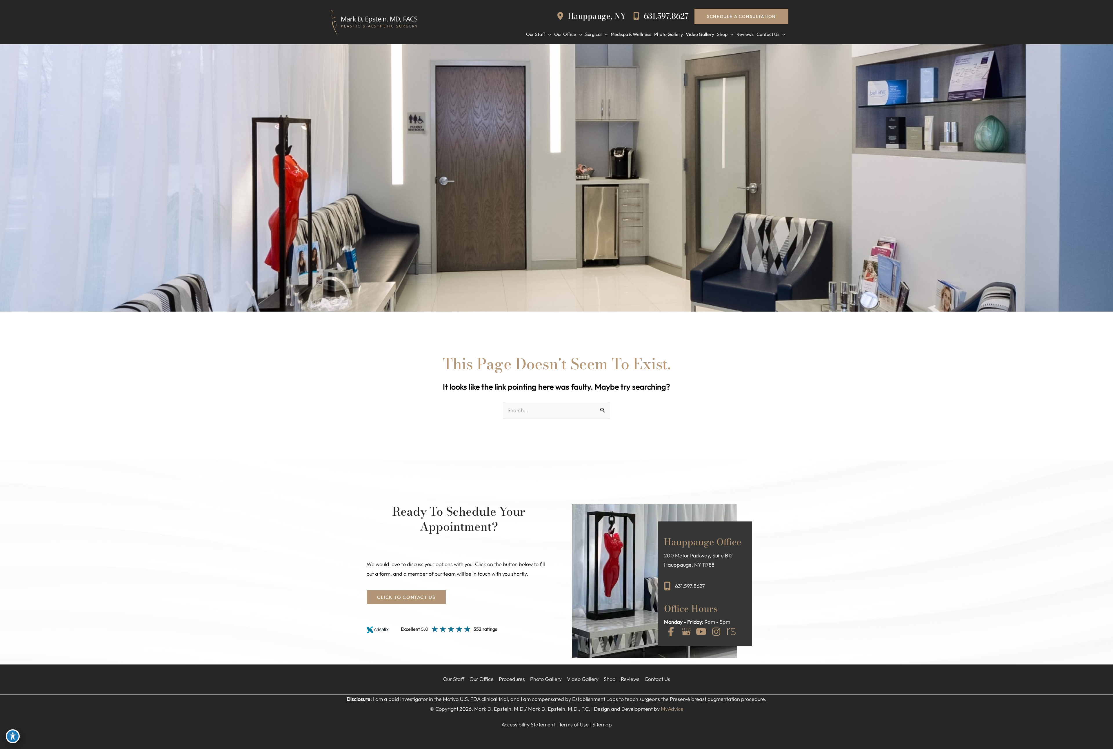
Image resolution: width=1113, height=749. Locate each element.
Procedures (512, 679)
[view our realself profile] (731, 632)
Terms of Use (574, 724)
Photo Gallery (546, 679)
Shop (610, 679)
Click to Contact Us (406, 597)
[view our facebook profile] (671, 632)
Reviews (630, 679)
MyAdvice (672, 709)
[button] (741, 16)
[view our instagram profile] (716, 632)
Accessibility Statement (528, 724)
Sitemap (602, 724)
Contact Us (657, 679)
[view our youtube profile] (701, 632)
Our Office (482, 679)
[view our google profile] (686, 632)
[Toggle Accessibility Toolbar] (13, 736)
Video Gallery (583, 679)
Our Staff (453, 679)
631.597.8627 (665, 16)
